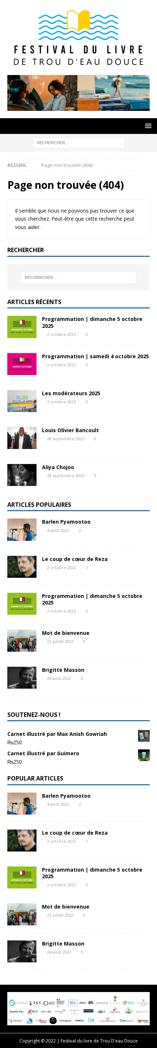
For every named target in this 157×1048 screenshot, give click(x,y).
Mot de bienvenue (65, 632)
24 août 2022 (59, 678)
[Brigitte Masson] (22, 678)
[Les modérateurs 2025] (22, 401)
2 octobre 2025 (61, 334)
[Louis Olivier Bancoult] (22, 438)
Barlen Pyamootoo (66, 521)
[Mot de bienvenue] (22, 641)
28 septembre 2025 (65, 438)
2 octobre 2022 (61, 567)
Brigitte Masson (63, 669)
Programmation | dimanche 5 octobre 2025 (92, 322)
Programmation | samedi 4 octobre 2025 (95, 356)
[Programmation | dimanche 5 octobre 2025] (22, 327)
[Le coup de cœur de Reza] (22, 567)
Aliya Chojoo (58, 467)
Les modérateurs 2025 (71, 393)
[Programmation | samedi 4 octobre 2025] (22, 364)
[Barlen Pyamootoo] (22, 529)
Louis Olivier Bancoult (70, 430)
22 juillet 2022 (60, 641)
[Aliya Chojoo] (22, 475)
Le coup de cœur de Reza (75, 558)
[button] (147, 125)
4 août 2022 (58, 530)
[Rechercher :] (78, 142)
